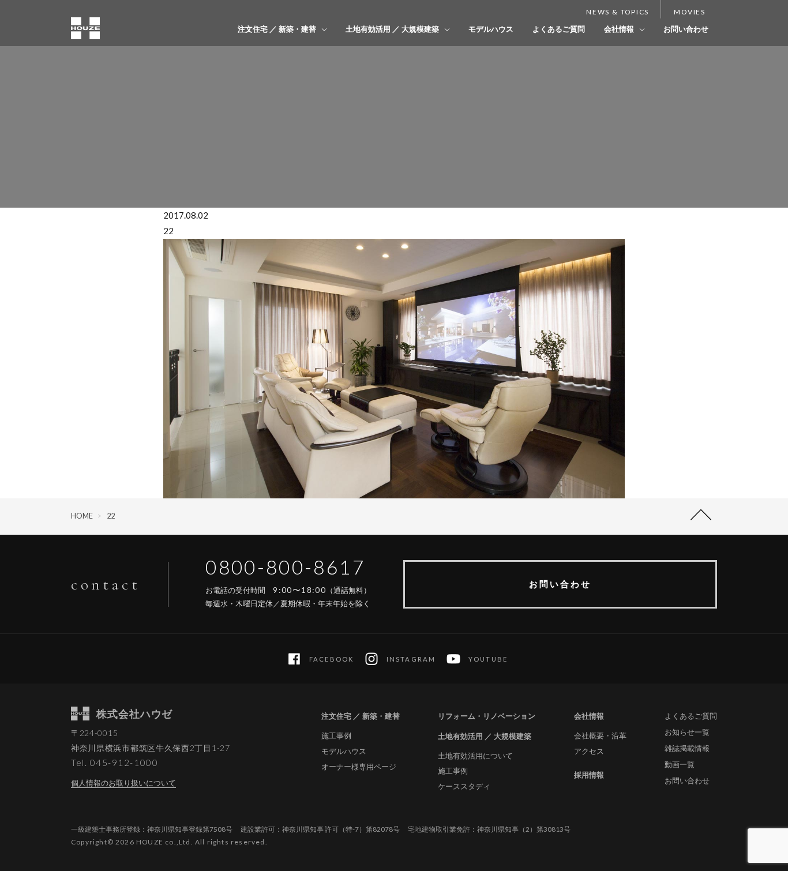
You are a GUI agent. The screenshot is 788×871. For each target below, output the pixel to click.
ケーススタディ (464, 786)
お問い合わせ (685, 28)
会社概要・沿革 (600, 735)
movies (690, 11)
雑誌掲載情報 (687, 748)
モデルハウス (490, 28)
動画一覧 (680, 764)
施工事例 (336, 735)
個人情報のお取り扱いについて (123, 782)
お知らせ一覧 (687, 732)
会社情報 (619, 28)
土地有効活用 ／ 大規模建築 (392, 28)
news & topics (617, 11)
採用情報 (589, 774)
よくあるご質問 (558, 28)
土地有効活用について (475, 756)
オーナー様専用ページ (358, 767)
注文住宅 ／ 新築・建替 (277, 28)
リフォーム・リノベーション (486, 715)
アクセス (589, 751)
